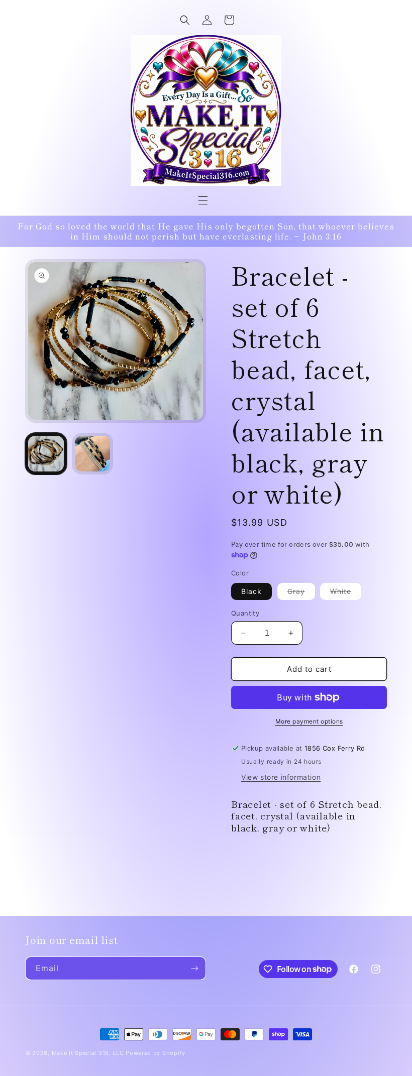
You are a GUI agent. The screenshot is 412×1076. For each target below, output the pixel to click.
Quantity (245, 613)
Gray (301, 593)
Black (251, 591)
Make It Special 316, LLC (88, 1052)
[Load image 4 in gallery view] (93, 453)
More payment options (309, 721)
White (345, 593)
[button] (203, 200)
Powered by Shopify (155, 1052)
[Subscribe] (194, 968)
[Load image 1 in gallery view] (46, 453)
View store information (281, 777)
